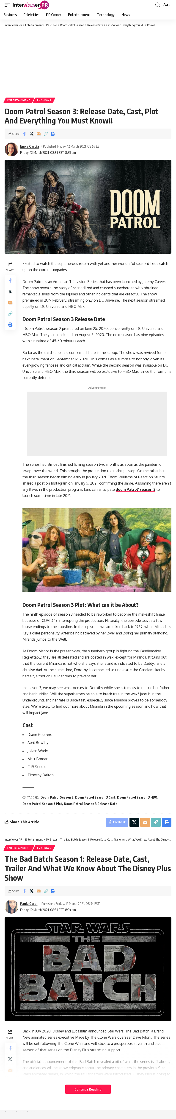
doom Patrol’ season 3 (135, 489)
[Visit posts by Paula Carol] (11, 907)
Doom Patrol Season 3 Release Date (90, 804)
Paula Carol (28, 903)
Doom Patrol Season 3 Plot (42, 804)
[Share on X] (31, 133)
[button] (8, 5)
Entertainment (18, 100)
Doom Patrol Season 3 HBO (137, 797)
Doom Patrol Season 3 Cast (95, 797)
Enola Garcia (29, 146)
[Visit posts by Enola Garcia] (11, 149)
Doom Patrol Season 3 (57, 797)
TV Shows (44, 100)
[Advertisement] (88, 62)
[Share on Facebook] (24, 133)
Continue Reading (88, 1089)
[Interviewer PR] (31, 5)
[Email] (38, 133)
